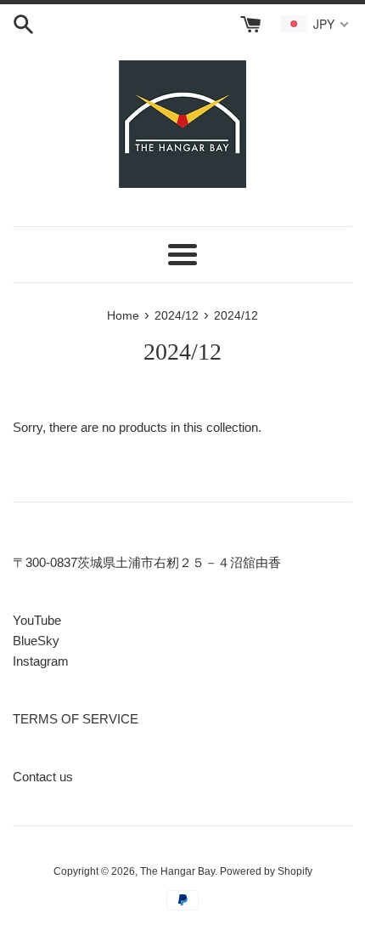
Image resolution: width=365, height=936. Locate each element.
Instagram (41, 661)
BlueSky (36, 640)
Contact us (43, 776)
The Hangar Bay (177, 871)
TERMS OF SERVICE (75, 719)
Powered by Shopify (266, 871)
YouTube (37, 620)
